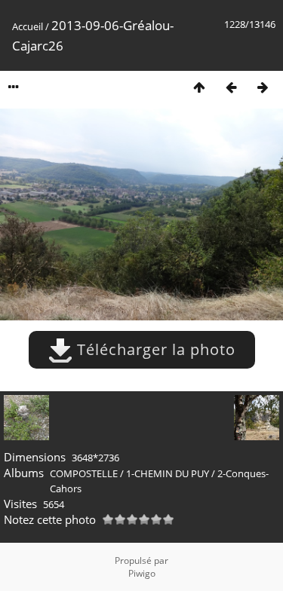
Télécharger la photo (153, 349)
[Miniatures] (199, 87)
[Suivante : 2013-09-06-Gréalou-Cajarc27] (262, 87)
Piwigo (141, 573)
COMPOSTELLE (84, 473)
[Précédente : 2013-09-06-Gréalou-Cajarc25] (231, 87)
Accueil (27, 26)
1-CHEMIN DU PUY (167, 473)
